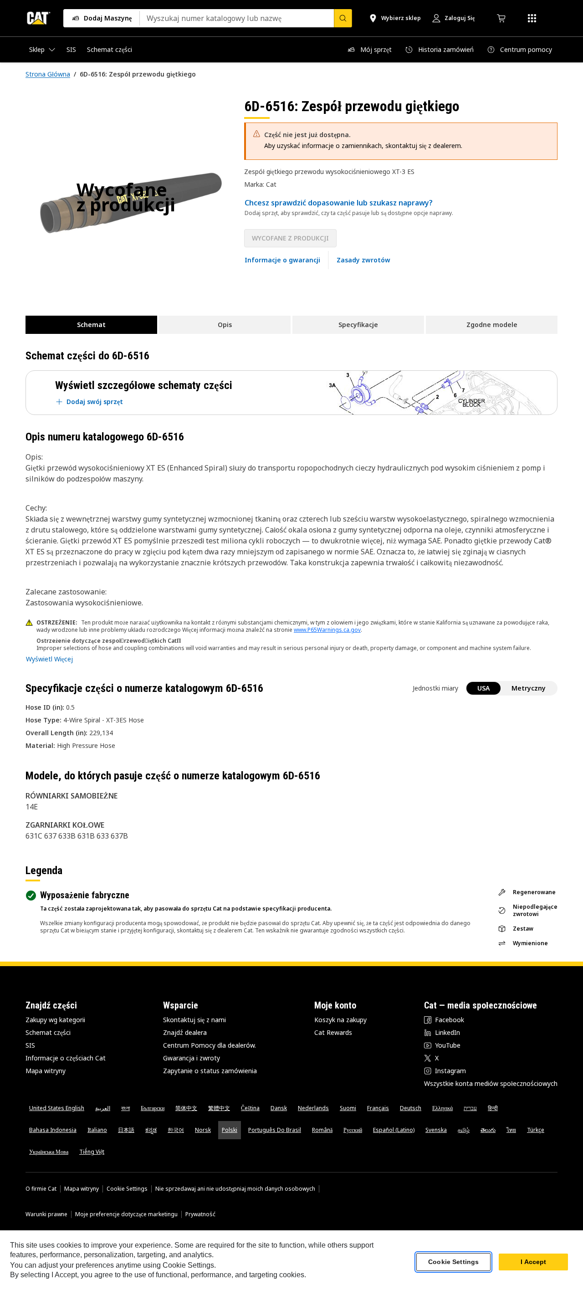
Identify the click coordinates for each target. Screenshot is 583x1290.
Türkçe (535, 1130)
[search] (343, 18)
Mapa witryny (46, 1070)
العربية (102, 1108)
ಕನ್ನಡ (151, 1130)
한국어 (176, 1130)
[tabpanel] (128, 199)
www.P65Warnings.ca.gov (327, 630)
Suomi (348, 1108)
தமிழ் (464, 1130)
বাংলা (125, 1108)
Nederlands (313, 1108)
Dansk (279, 1108)
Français (378, 1108)
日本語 (126, 1130)
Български (152, 1108)
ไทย (511, 1130)
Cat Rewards (333, 1032)
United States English (56, 1108)
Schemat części (48, 1032)
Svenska (436, 1130)
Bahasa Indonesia (53, 1130)
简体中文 (186, 1108)
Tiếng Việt (91, 1152)
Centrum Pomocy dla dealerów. (209, 1045)
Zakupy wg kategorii (55, 1019)
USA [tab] (483, 688)
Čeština (250, 1108)
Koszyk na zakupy (340, 1019)
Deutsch (410, 1108)
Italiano (97, 1130)
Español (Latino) (393, 1130)
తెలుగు (488, 1130)
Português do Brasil (274, 1130)
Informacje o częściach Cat (66, 1058)
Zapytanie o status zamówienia (210, 1070)
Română (322, 1130)
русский (352, 1130)
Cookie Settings (127, 1189)
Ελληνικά (442, 1108)
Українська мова (48, 1152)
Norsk (203, 1130)
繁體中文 (219, 1108)
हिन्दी (493, 1108)
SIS (30, 1045)
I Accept (533, 1262)
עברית (470, 1108)
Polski (229, 1130)
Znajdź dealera (185, 1032)
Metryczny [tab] (528, 688)
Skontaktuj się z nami (194, 1019)
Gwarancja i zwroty (191, 1058)
